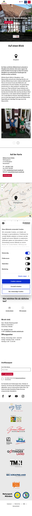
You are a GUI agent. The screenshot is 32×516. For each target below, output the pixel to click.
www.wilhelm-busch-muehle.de (16, 172)
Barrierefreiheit (16, 506)
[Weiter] (18, 142)
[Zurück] (14, 142)
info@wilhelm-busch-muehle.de (15, 170)
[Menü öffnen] (29, 2)
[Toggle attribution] (30, 216)
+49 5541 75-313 (8, 329)
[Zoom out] (2, 187)
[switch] (27, 258)
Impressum (9, 504)
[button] (8, 22)
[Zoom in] (2, 185)
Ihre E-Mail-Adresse (5, 367)
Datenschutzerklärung (20, 378)
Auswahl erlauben (16, 286)
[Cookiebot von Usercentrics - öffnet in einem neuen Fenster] (23, 223)
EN (22, 1)
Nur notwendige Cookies (16, 291)
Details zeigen (22, 276)
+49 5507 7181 (9, 166)
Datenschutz (17, 504)
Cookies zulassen (16, 281)
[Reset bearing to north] (2, 190)
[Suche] (25, 2)
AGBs (24, 504)
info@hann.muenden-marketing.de (14, 331)
